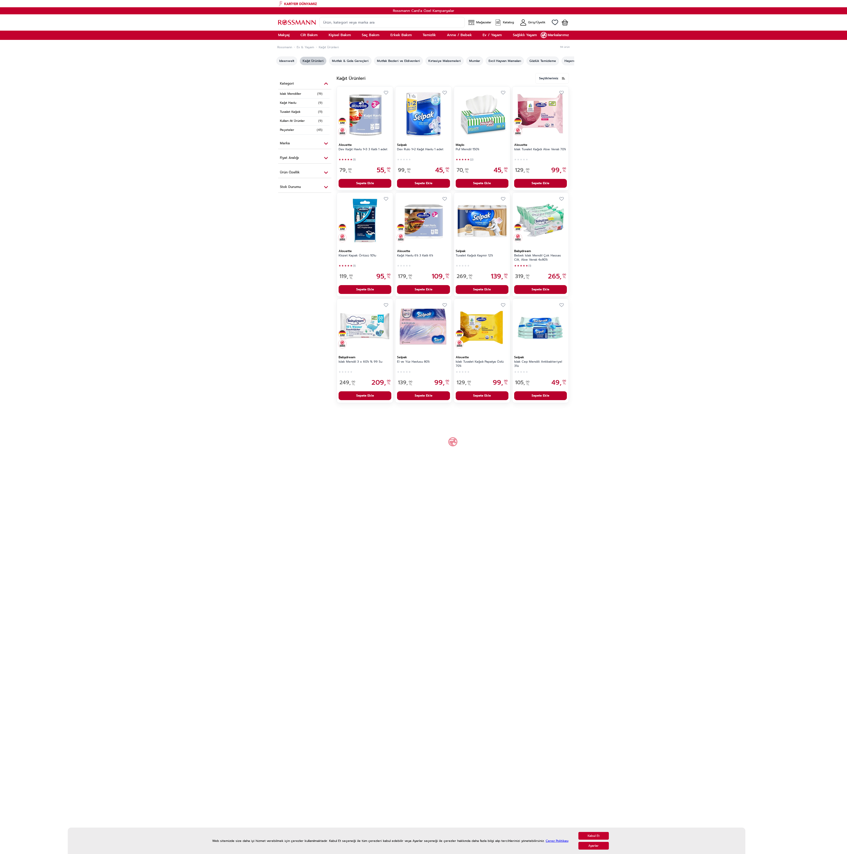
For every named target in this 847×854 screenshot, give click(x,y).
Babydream (522, 251)
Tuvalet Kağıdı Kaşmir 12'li (474, 255)
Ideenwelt (286, 61)
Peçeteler (287, 130)
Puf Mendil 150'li (467, 149)
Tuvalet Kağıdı (290, 112)
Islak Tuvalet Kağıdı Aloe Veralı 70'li (540, 149)
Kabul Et (594, 836)
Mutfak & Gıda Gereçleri (350, 61)
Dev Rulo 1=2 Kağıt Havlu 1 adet (420, 149)
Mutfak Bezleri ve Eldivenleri (398, 61)
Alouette (345, 145)
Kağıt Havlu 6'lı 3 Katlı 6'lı (415, 255)
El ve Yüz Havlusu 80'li (413, 362)
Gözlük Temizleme (542, 61)
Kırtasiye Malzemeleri (444, 61)
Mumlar (474, 61)
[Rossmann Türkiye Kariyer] (423, 3)
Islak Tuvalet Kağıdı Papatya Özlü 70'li (480, 364)
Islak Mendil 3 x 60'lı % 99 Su (360, 362)
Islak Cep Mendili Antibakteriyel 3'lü (538, 364)
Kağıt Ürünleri (313, 61)
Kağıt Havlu (288, 102)
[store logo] (297, 22)
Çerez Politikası (557, 841)
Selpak (402, 145)
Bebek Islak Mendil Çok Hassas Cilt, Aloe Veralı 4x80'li (537, 257)
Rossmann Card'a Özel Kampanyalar (423, 10)
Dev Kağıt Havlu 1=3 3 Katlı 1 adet (363, 149)
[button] (563, 22)
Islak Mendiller (290, 93)
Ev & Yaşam (305, 47)
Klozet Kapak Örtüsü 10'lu (357, 255)
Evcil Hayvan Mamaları (505, 61)
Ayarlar (593, 845)
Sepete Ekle (365, 183)
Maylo (460, 145)
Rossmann (284, 47)
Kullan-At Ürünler (292, 121)
